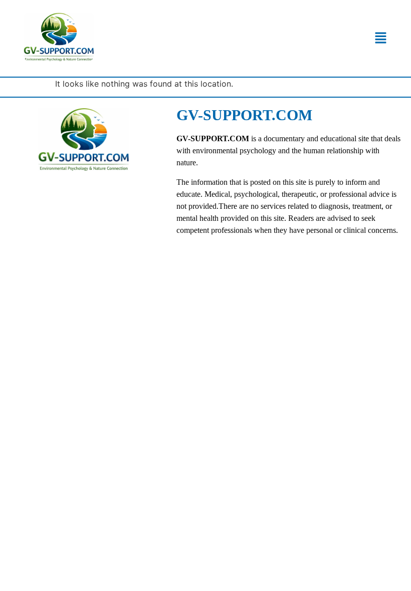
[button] (380, 38)
